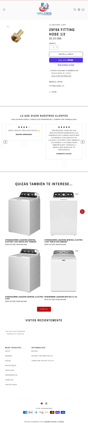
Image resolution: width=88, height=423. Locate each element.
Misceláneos (10, 365)
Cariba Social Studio (54, 422)
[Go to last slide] (5, 142)
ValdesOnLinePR (46, 408)
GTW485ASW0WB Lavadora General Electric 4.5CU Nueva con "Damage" (21, 241)
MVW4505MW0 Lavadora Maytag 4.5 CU (60, 297)
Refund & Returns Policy (42, 356)
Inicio (7, 351)
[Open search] (82, 211)
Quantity (52, 43)
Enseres (8, 356)
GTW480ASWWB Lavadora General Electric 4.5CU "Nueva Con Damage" (63, 241)
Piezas (8, 361)
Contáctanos (11, 385)
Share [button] (54, 92)
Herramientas (11, 375)
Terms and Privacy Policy (42, 361)
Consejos (9, 380)
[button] (4, 10)
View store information (61, 76)
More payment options (66, 65)
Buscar (34, 351)
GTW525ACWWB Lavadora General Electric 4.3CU (24, 298)
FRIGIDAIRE (9, 370)
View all (44, 309)
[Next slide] (82, 142)
